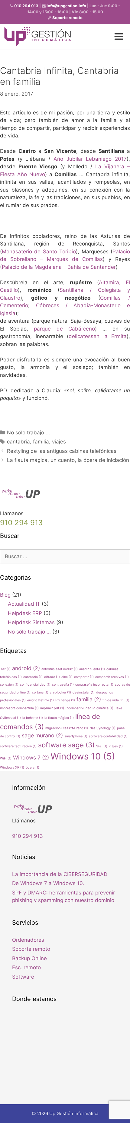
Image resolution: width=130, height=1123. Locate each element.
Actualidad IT (24, 604)
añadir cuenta (92, 669)
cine (67, 677)
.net (5, 669)
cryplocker (60, 692)
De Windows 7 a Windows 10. (48, 883)
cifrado (52, 677)
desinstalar (84, 692)
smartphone (75, 736)
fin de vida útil (115, 700)
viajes (59, 442)
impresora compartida (19, 708)
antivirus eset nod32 (59, 669)
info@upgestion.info (66, 5)
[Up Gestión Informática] (37, 37)
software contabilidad (108, 736)
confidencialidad (35, 685)
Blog (5, 595)
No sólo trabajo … (29, 632)
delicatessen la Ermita (98, 336)
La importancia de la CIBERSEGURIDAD (59, 874)
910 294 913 (26, 5)
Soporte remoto (67, 17)
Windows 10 (82, 756)
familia (41, 442)
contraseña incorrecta (94, 685)
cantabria (18, 442)
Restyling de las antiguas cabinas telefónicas (61, 451)
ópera (32, 767)
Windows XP (12, 767)
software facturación (18, 746)
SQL (101, 746)
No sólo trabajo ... (28, 433)
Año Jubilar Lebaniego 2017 (90, 159)
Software (23, 977)
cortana (40, 692)
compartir (84, 677)
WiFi (5, 758)
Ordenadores (28, 940)
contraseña (63, 685)
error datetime (40, 700)
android (26, 668)
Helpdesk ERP (25, 613)
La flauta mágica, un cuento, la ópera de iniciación (68, 460)
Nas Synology (102, 728)
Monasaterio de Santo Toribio (39, 252)
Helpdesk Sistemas (31, 622)
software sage (66, 745)
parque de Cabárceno (64, 329)
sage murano (42, 735)
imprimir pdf (52, 708)
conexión (9, 685)
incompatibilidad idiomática (89, 708)
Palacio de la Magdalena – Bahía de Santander (59, 267)
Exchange (65, 700)
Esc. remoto (26, 967)
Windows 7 (31, 757)
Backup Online (29, 958)
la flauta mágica (59, 718)
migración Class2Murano (66, 728)
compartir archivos (112, 677)
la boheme (32, 718)
